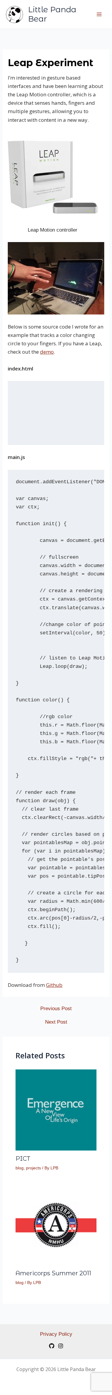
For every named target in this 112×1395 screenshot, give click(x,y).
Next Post (56, 1022)
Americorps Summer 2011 (53, 1273)
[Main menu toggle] (99, 14)
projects (33, 1167)
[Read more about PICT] (56, 1110)
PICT (23, 1158)
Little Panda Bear (52, 14)
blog (20, 1167)
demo (47, 351)
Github (54, 984)
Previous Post (56, 1008)
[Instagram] (60, 1346)
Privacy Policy (56, 1334)
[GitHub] (51, 1346)
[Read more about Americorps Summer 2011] (56, 1224)
